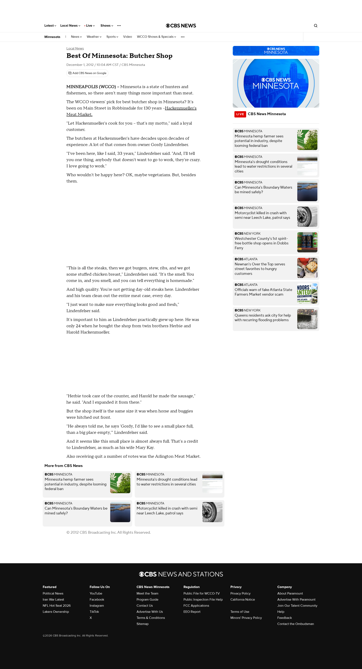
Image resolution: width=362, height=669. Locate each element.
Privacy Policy (240, 593)
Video (127, 37)
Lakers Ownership (56, 611)
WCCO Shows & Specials (155, 37)
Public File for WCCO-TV (202, 593)
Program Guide (147, 599)
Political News (53, 593)
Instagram (97, 605)
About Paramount (290, 593)
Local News (69, 25)
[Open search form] (316, 25)
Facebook (97, 599)
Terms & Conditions (151, 617)
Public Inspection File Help (203, 599)
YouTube (96, 593)
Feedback (284, 617)
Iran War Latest (53, 599)
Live (89, 25)
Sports (111, 37)
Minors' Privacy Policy (246, 617)
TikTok (94, 611)
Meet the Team (147, 593)
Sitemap (143, 624)
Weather (93, 37)
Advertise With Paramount (296, 599)
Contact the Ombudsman (295, 624)
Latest (49, 25)
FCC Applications (196, 605)
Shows (106, 25)
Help (280, 611)
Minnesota (52, 37)
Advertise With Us (150, 611)
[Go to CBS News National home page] (181, 25)
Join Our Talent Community (297, 605)
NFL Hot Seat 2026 (57, 605)
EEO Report (192, 611)
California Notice (242, 599)
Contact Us (145, 605)
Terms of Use (239, 611)
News (75, 37)
